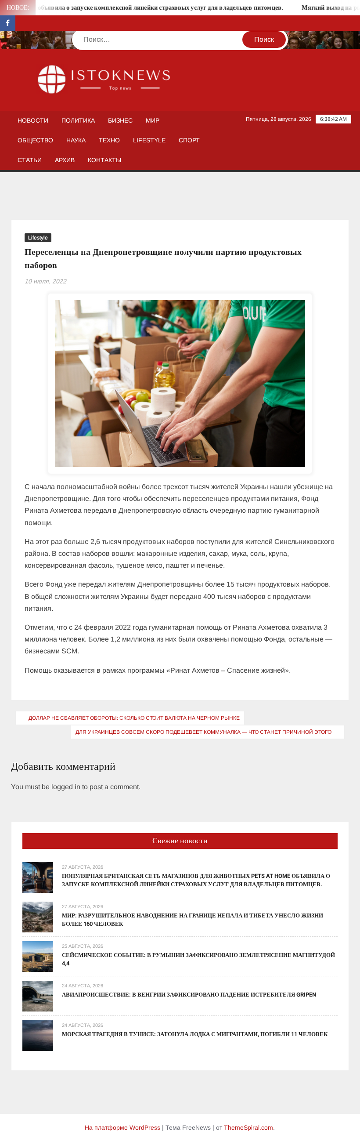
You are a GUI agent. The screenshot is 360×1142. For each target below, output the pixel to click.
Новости (33, 120)
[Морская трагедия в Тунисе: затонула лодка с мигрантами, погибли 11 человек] (37, 1035)
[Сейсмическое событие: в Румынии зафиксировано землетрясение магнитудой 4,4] (37, 956)
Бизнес (120, 120)
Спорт (189, 140)
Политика (78, 120)
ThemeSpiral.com (248, 1127)
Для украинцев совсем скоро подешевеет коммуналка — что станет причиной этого (203, 732)
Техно (109, 140)
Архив (65, 159)
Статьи (30, 159)
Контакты (104, 159)
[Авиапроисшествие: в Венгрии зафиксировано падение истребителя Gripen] (37, 995)
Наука (76, 140)
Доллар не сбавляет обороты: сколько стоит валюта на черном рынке (134, 718)
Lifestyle (149, 140)
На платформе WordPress (122, 1127)
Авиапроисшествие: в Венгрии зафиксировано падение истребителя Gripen (189, 994)
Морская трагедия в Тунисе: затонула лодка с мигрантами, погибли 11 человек (195, 1034)
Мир (152, 120)
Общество (35, 140)
